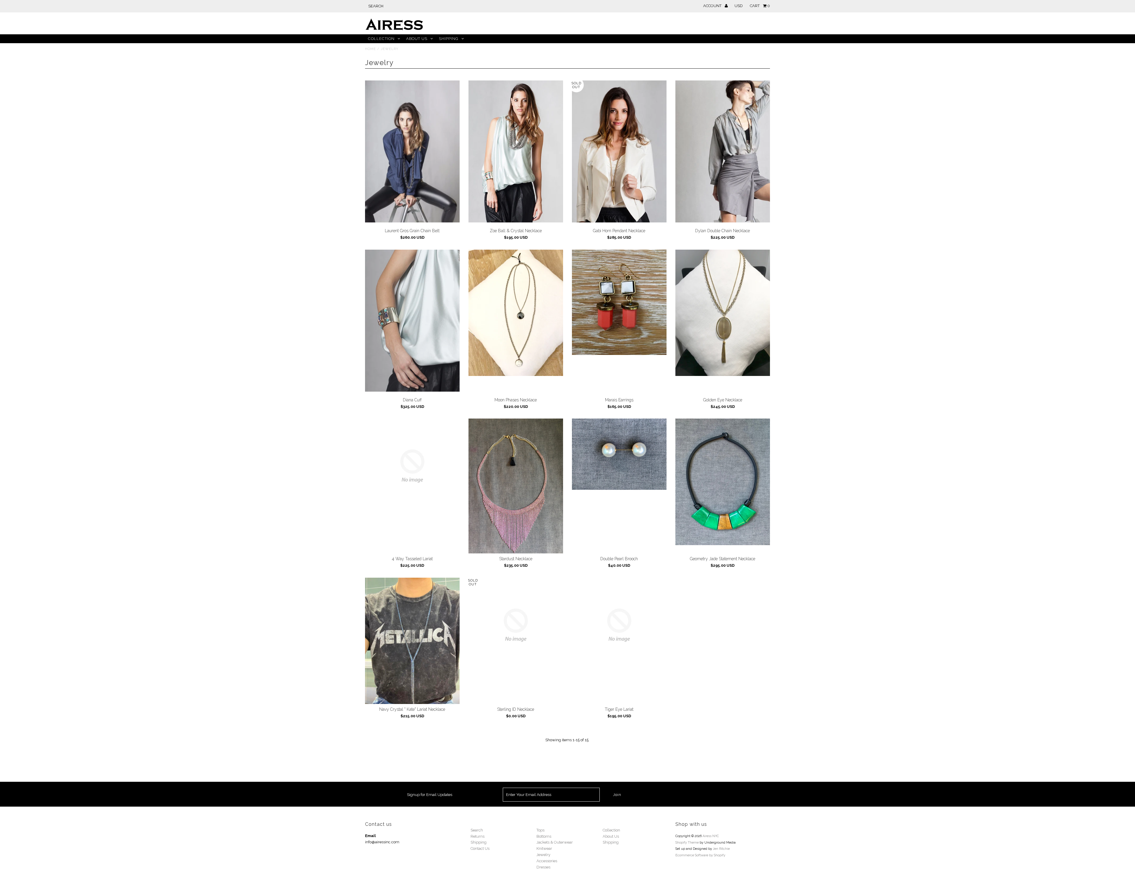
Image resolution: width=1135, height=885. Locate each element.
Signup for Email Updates (429, 794)
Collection (381, 38)
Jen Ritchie (721, 849)
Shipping (448, 38)
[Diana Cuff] (412, 321)
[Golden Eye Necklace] (722, 313)
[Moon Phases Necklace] (515, 313)
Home (370, 49)
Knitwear (544, 848)
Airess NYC (711, 836)
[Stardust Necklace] (515, 486)
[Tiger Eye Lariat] (619, 625)
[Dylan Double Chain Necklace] (722, 151)
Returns (477, 836)
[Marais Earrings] (619, 302)
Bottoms (543, 836)
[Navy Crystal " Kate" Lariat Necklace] (412, 641)
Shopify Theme (687, 842)
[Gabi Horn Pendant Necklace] (619, 151)
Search (477, 830)
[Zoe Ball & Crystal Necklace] (515, 151)
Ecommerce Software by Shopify (700, 855)
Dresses (543, 867)
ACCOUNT (712, 6)
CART (760, 6)
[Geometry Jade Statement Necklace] (722, 482)
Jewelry (543, 854)
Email (370, 836)
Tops (540, 830)
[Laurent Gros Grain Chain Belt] (412, 151)
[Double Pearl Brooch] (619, 454)
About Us (416, 38)
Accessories (546, 861)
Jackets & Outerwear (554, 842)
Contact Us (480, 848)
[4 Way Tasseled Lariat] (412, 466)
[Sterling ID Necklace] (515, 625)
